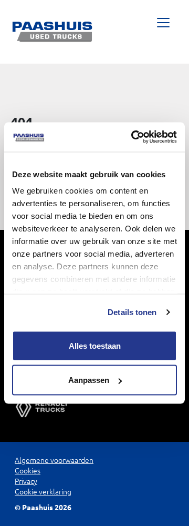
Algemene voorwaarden (54, 460)
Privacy (26, 481)
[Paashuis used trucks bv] (52, 32)
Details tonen (132, 312)
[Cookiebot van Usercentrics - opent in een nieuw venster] (133, 137)
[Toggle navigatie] (163, 32)
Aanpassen (88, 380)
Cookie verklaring (43, 491)
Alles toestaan (95, 345)
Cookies (27, 470)
